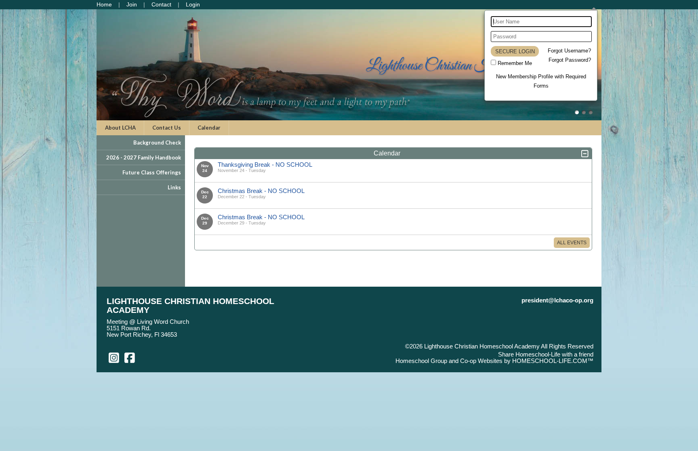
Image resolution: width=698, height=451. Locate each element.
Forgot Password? (570, 60)
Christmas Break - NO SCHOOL (261, 190)
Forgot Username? (569, 51)
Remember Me (515, 63)
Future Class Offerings (151, 172)
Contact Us (166, 127)
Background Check (157, 142)
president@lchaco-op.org (557, 300)
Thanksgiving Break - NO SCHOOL (265, 164)
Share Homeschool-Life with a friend (545, 354)
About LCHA (120, 127)
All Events (572, 242)
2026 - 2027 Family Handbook (143, 157)
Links (174, 187)
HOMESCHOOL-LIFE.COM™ (552, 361)
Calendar (209, 127)
